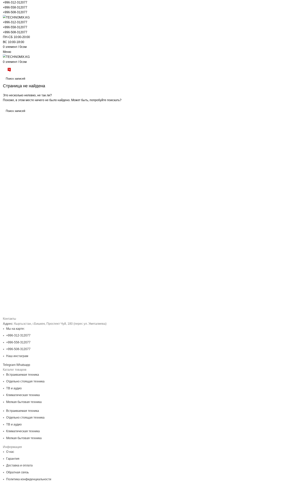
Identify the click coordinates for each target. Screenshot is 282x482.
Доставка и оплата (19, 465)
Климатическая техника (23, 395)
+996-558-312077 (15, 7)
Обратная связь (17, 472)
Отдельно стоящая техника (25, 381)
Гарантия (12, 458)
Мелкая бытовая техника (24, 402)
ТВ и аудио (14, 388)
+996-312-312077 (15, 2)
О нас (10, 451)
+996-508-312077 (15, 12)
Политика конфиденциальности (28, 479)
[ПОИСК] (274, 78)
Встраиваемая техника (22, 374)
